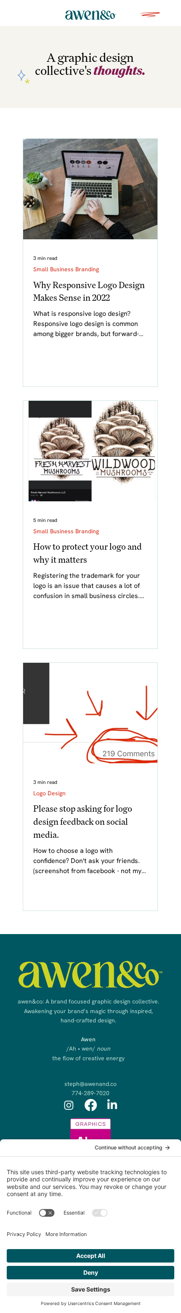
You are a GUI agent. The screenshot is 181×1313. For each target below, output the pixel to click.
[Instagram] (69, 1105)
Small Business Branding (66, 269)
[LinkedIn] (112, 1105)
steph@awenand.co (90, 1084)
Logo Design (49, 793)
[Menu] (151, 14)
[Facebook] (91, 1105)
